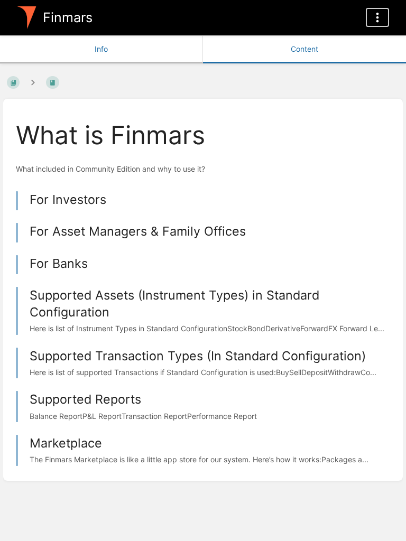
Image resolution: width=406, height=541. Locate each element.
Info (101, 48)
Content (304, 48)
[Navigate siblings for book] (32, 82)
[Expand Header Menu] (377, 17)
